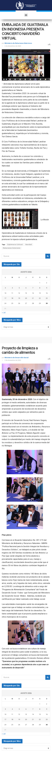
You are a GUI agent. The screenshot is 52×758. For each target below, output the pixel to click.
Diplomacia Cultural (15, 244)
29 (40, 303)
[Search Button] (47, 256)
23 (47, 298)
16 (47, 293)
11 (12, 293)
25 (12, 303)
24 (5, 303)
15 (40, 293)
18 (12, 298)
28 (33, 303)
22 (40, 298)
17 (5, 298)
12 (19, 293)
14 (33, 293)
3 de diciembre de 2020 (13, 46)
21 (33, 298)
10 (5, 293)
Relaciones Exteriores (11, 248)
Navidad (29, 244)
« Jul (3, 313)
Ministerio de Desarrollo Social (17, 357)
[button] (26, 15)
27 (26, 303)
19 (19, 298)
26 (19, 303)
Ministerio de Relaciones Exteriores (18, 43)
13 (26, 293)
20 (26, 298)
